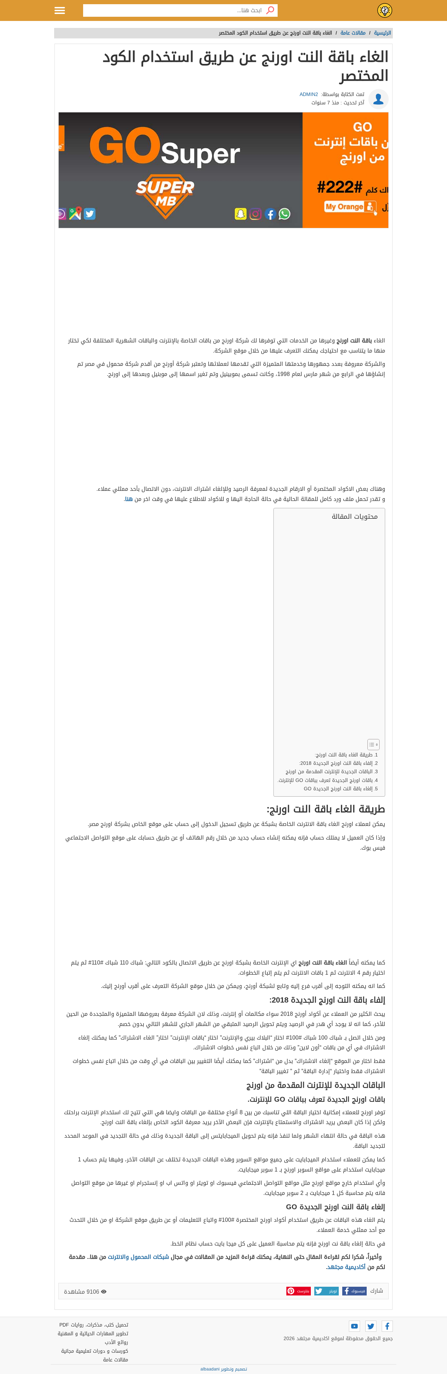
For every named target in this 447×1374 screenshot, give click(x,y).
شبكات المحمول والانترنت (138, 1256)
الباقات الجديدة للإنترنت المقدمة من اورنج (329, 772)
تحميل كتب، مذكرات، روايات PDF (93, 1325)
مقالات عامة (115, 1359)
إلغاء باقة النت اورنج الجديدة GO (338, 789)
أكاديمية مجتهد (346, 1267)
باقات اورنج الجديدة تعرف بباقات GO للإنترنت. (325, 780)
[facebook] (387, 1326)
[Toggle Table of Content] (370, 745)
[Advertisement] (223, 283)
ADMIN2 (309, 94)
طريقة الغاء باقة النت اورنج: (344, 755)
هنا (129, 499)
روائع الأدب (116, 1342)
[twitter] (370, 1326)
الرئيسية (382, 33)
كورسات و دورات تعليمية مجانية (94, 1351)
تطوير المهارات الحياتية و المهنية (93, 1333)
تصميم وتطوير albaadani (223, 1369)
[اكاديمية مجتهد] (385, 10)
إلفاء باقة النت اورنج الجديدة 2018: (336, 763)
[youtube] (354, 1326)
